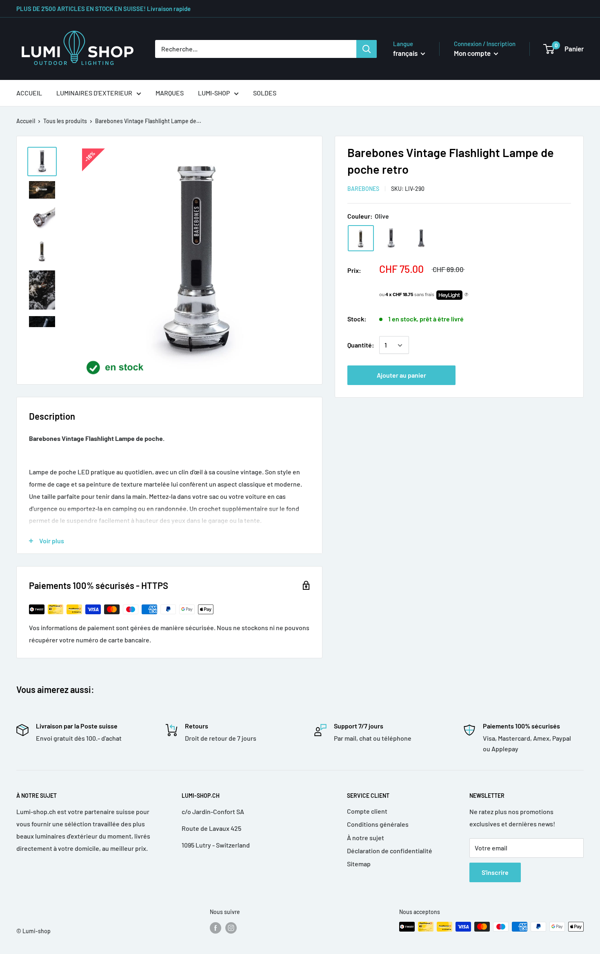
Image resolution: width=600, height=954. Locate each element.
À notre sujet (365, 837)
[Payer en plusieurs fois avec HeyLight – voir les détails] (466, 295)
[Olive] (361, 238)
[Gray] (391, 238)
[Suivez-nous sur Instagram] (231, 927)
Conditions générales (378, 824)
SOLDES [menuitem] (264, 93)
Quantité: (360, 345)
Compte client (367, 811)
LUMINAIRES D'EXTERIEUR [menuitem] (94, 93)
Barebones (363, 188)
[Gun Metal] (421, 238)
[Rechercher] (366, 49)
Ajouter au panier (401, 375)
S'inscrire (495, 872)
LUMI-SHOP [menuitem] (214, 93)
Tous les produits (65, 120)
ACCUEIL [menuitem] (29, 93)
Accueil (25, 120)
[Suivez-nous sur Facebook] (215, 927)
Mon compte (473, 53)
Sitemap (359, 864)
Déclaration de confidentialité (389, 850)
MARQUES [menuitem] (170, 93)
